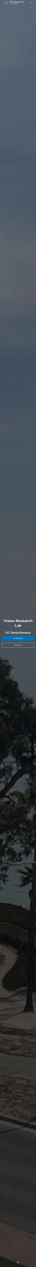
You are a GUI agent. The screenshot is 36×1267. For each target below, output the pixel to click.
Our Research (18, 638)
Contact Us (18, 645)
